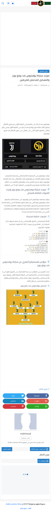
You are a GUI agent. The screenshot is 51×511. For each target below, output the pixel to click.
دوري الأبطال (44, 71)
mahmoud (43, 85)
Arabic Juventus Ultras (14, 504)
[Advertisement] (25, 38)
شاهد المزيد (7, 449)
